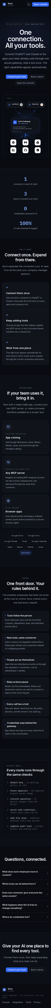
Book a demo (37, 76)
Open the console (25, 83)
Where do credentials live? (16, 917)
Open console (40, 4)
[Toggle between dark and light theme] (29, 4)
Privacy (37, 1002)
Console (6, 1002)
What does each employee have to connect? (20, 873)
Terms (28, 1002)
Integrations (17, 1002)
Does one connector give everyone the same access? (22, 894)
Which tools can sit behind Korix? (19, 883)
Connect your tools (16, 76)
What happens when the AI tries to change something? (19, 906)
